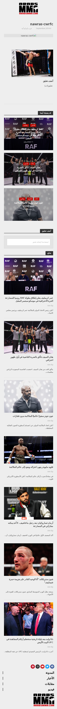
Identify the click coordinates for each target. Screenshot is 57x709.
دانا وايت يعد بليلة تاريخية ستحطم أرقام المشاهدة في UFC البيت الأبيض (29, 640)
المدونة (50, 672)
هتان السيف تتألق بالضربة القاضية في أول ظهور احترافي (28, 169)
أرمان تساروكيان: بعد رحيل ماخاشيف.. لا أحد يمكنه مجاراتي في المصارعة (30, 524)
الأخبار (33, 125)
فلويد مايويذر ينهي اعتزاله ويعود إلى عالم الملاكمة (31, 467)
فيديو (51, 689)
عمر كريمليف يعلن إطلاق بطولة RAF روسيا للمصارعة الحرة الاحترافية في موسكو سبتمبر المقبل (28, 133)
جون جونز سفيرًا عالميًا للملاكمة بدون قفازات (28, 204)
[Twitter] (47, 666)
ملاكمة (26, 125)
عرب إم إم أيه (27, 28)
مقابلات (49, 684)
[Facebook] (52, 666)
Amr (49, 305)
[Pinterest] (33, 666)
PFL (33, 164)
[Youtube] (42, 666)
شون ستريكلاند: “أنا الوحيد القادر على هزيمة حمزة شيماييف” (31, 580)
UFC (36, 199)
